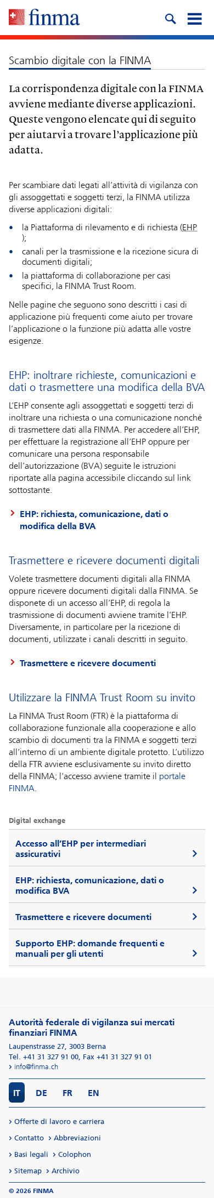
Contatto (29, 1138)
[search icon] (170, 18)
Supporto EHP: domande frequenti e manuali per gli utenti (90, 948)
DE (41, 1093)
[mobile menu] (194, 18)
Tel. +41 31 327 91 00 (43, 1057)
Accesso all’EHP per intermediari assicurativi (80, 848)
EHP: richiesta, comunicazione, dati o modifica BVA (89, 885)
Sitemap (28, 1171)
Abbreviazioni (77, 1138)
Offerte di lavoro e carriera (59, 1121)
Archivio (66, 1171)
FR (67, 1093)
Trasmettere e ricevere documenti (88, 663)
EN (93, 1093)
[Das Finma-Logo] (44, 18)
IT (16, 1093)
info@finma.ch (36, 1067)
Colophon (74, 1154)
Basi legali (31, 1154)
